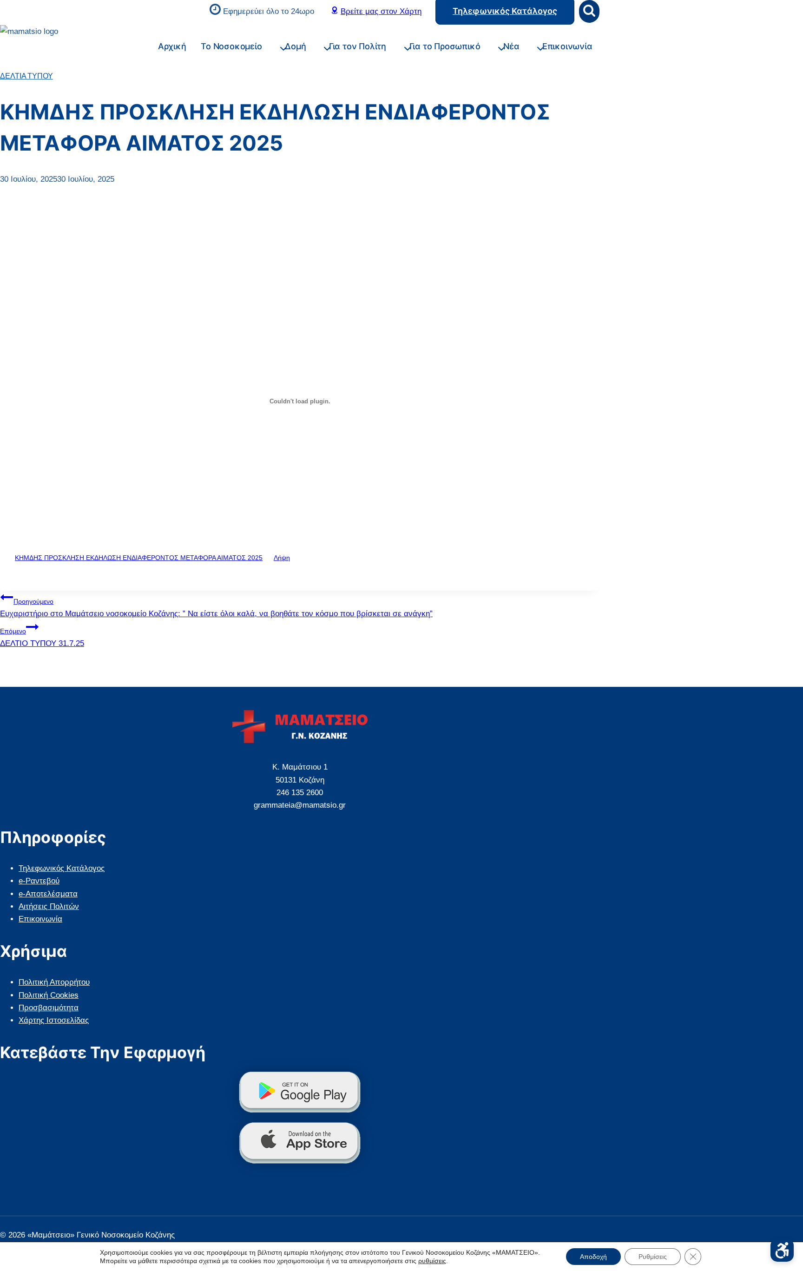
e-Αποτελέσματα (48, 893)
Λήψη (282, 557)
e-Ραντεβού (39, 880)
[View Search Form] (589, 11)
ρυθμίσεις (432, 1260)
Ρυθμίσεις (652, 1256)
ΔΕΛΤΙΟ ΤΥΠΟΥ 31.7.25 (42, 637)
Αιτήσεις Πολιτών (49, 906)
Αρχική (172, 46)
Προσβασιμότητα (49, 1007)
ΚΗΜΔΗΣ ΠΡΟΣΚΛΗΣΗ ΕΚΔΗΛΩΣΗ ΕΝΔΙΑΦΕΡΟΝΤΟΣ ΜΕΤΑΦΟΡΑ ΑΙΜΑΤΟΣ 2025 (139, 557)
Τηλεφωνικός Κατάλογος (62, 868)
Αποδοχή (593, 1256)
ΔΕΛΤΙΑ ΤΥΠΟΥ (26, 76)
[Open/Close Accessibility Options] (782, 1250)
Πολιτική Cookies (49, 995)
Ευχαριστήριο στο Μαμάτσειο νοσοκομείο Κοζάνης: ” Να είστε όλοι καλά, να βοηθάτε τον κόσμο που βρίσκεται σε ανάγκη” (216, 608)
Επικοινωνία (567, 46)
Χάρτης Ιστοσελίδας (54, 1020)
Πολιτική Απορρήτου (54, 982)
